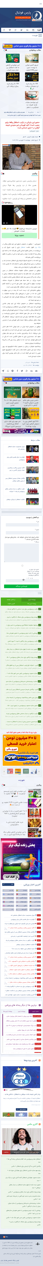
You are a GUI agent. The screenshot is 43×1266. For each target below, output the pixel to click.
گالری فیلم (24, 909)
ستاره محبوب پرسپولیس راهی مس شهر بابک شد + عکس (23, 1217)
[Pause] (4, 223)
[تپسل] (4, 45)
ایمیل (37, 530)
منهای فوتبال (24, 902)
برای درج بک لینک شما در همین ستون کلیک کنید (21, 732)
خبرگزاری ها (31, 112)
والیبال (38, 906)
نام (37, 522)
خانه (40, 4)
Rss (7, 1237)
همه (12, 884)
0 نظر (24, 137)
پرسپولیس (24, 894)
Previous (5, 1077)
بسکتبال (11, 902)
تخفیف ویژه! (19, 235)
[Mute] (7, 223)
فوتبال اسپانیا (37, 898)
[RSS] (40, 1060)
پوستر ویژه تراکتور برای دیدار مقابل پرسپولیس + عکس (24, 1192)
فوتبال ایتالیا (10, 898)
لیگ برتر (38, 247)
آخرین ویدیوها (30, 1060)
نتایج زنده (21, 780)
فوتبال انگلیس (23, 898)
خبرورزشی (27, 362)
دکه (12, 909)
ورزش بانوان (10, 906)
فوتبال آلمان (37, 902)
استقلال (23, 247)
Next (38, 1077)
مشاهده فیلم (23, 1109)
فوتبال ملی (37, 890)
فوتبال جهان (10, 894)
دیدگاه (37, 542)
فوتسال (25, 890)
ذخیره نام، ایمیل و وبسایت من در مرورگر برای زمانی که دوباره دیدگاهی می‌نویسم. (33, 572)
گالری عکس (37, 909)
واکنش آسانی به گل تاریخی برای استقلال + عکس (25, 1166)
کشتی (25, 906)
